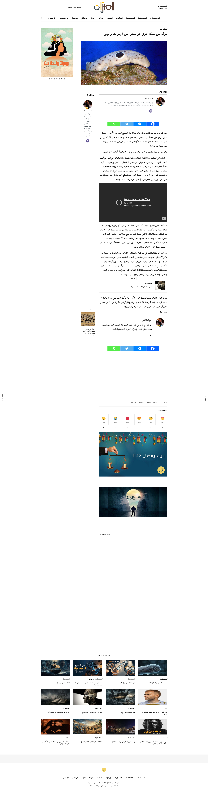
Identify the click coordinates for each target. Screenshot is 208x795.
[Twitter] (126, 124)
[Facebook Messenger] (139, 124)
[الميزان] (104, 7)
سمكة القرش (141, 402)
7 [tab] (49, 78)
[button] (133, 501)
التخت (165, 708)
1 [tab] (64, 78)
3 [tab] (59, 78)
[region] (133, 501)
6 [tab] (52, 78)
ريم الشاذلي (88, 110)
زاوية (84, 778)
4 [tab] (57, 78)
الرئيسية (155, 402)
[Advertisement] (133, 375)
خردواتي (91, 679)
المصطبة (148, 284)
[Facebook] (152, 124)
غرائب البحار (133, 402)
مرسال (66, 778)
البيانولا (109, 778)
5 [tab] (54, 78)
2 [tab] (62, 78)
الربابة (91, 778)
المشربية (163, 29)
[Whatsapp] (113, 124)
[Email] (150, 111)
